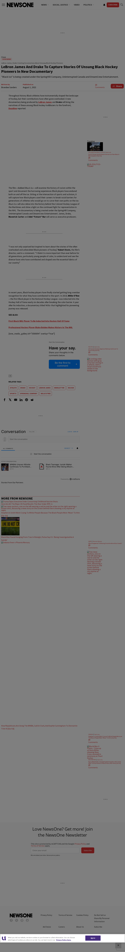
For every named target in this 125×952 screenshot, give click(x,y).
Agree (93, 938)
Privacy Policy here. (63, 940)
